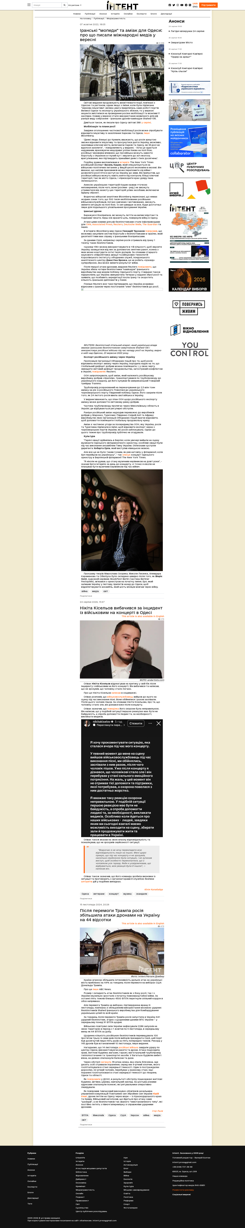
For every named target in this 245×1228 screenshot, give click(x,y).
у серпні (146, 122)
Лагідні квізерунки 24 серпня (187, 31)
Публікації (90, 14)
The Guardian (150, 224)
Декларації (166, 14)
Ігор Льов (157, 1111)
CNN (88, 224)
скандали (141, 894)
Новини (77, 14)
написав (116, 693)
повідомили (94, 1079)
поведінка (113, 708)
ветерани (99, 894)
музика (127, 894)
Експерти (141, 14)
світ (105, 591)
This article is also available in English (143, 616)
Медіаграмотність (116, 18)
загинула (106, 1062)
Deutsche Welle (132, 224)
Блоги (154, 14)
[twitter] (174, 5)
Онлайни (128, 14)
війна (85, 591)
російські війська (128, 1047)
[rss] (190, 5)
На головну (85, 18)
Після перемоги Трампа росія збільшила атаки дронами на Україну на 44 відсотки (120, 915)
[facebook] (170, 5)
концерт (114, 894)
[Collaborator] (189, 141)
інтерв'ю (124, 162)
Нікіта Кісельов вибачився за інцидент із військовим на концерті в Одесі (121, 610)
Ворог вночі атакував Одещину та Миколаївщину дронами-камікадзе (118, 1138)
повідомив (151, 231)
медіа (95, 591)
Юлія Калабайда (153, 889)
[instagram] (178, 5)
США (123, 1115)
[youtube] (181, 5)
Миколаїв (98, 1115)
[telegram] (186, 5)
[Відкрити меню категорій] (28, 5)
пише (147, 133)
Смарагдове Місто (182, 42)
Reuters (118, 224)
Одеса (85, 894)
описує (126, 455)
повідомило (145, 267)
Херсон (135, 1115)
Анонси (103, 14)
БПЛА (85, 1115)
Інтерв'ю (115, 14)
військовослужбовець (120, 697)
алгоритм (87, 881)
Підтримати (208, 5)
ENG (195, 6)
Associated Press (102, 224)
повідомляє (99, 371)
